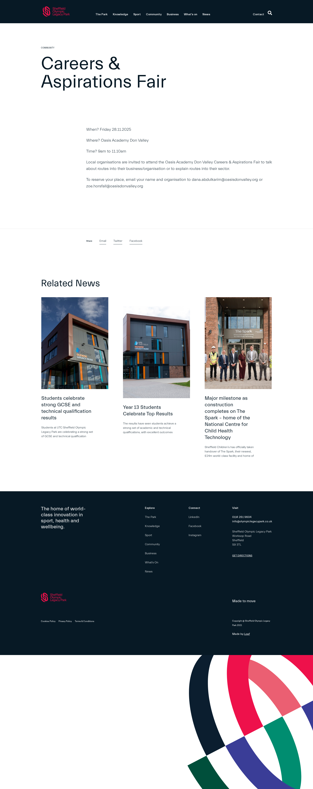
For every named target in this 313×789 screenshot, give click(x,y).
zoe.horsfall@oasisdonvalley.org (114, 186)
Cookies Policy (48, 621)
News (206, 14)
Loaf (247, 634)
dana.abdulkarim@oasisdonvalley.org (225, 179)
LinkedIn (194, 517)
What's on (190, 14)
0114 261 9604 (242, 517)
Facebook (136, 241)
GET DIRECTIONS (242, 555)
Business (173, 14)
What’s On (151, 562)
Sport (137, 14)
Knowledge (120, 14)
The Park (101, 14)
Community (154, 14)
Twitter (117, 241)
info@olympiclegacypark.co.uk (252, 521)
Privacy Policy (65, 621)
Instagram (195, 535)
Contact (258, 14)
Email (102, 241)
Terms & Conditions (84, 621)
